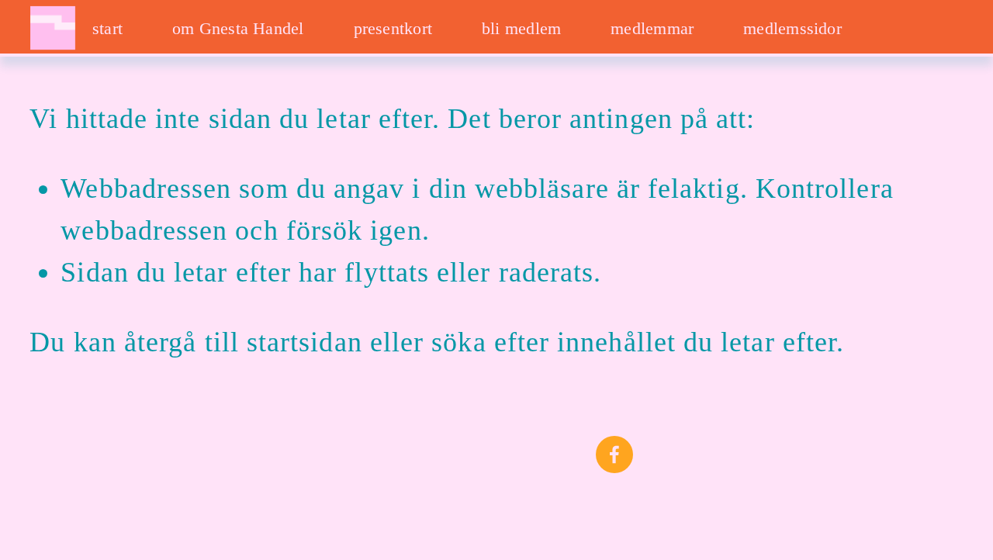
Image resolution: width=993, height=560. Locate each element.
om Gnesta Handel (238, 28)
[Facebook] (614, 454)
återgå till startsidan (243, 342)
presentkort (393, 28)
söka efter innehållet (553, 342)
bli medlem (521, 28)
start (107, 28)
